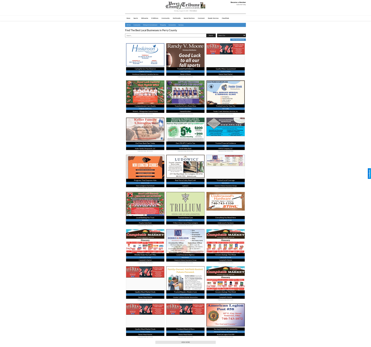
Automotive (172, 25)
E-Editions (154, 18)
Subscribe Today (241, 4)
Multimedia (176, 18)
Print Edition (193, 11)
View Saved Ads (238, 39)
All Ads (128, 25)
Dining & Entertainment (150, 25)
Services (181, 25)
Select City (221, 35)
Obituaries (144, 18)
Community (166, 18)
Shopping (163, 25)
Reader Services (213, 18)
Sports (136, 18)
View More (185, 342)
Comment (201, 18)
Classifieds (225, 18)
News (128, 18)
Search (211, 35)
